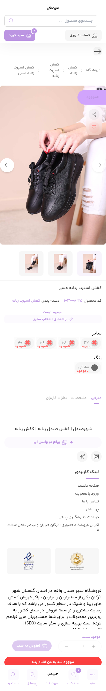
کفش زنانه (72, 70)
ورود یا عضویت (87, 494)
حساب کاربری (80, 35)
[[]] (82, 456)
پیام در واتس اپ (46, 442)
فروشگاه (93, 70)
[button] (7, 165)
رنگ (98, 358)
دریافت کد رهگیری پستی (78, 517)
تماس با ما (90, 502)
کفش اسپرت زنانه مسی (24, 70)
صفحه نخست (88, 486)
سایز (97, 333)
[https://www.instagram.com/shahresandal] (96, 456)
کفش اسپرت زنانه (54, 70)
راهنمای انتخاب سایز (50, 319)
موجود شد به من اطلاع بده (53, 662)
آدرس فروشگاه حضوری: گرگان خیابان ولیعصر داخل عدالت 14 (53, 528)
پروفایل (92, 509)
